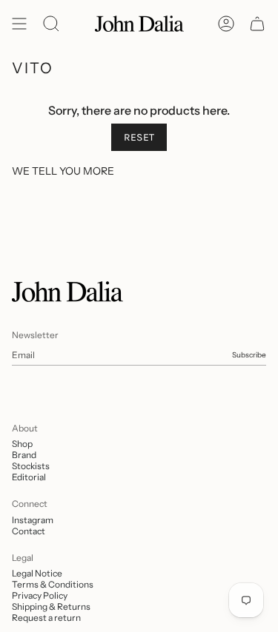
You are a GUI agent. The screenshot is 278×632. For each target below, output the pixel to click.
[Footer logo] (67, 291)
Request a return (46, 617)
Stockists (31, 465)
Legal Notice (37, 573)
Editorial (29, 477)
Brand (24, 454)
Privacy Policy (39, 595)
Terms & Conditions (52, 584)
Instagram (32, 519)
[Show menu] (19, 24)
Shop (22, 443)
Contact (28, 531)
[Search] (51, 24)
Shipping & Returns (51, 606)
